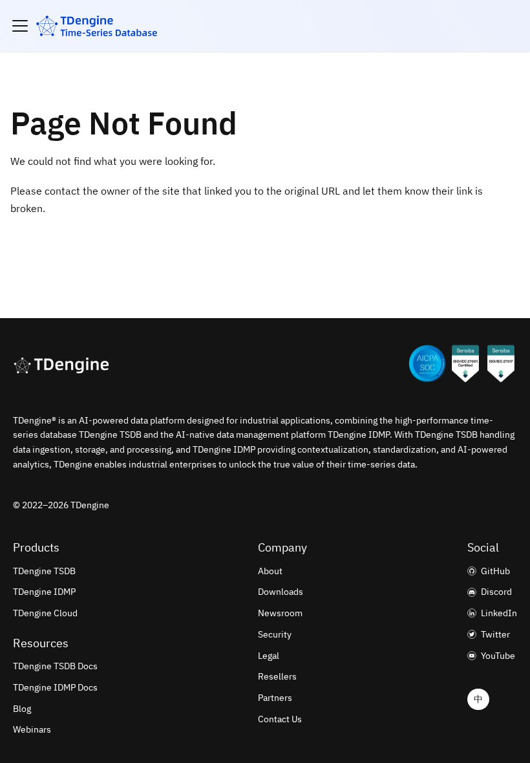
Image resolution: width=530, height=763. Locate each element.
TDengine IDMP (44, 591)
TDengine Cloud (45, 613)
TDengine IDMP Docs (55, 687)
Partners (275, 698)
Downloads (280, 591)
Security (275, 634)
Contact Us (280, 719)
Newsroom (280, 613)
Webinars (32, 729)
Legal (268, 655)
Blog (22, 709)
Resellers (277, 676)
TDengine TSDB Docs (55, 666)
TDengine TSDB (44, 571)
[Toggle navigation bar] (20, 26)
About (270, 571)
